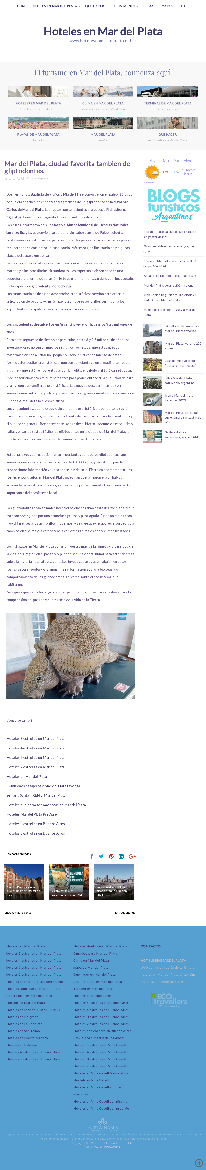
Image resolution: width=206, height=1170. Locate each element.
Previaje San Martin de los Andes (99, 1038)
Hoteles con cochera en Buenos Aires (102, 1031)
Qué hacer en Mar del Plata (94, 974)
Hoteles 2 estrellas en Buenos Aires (101, 1024)
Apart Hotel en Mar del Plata (29, 995)
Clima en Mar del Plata (91, 960)
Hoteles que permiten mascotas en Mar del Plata (46, 804)
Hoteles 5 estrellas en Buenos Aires (35, 833)
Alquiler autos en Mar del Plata (97, 981)
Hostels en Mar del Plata (25, 1002)
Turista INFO (123, 6)
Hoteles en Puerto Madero (27, 1038)
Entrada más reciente (18, 912)
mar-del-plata (39, 178)
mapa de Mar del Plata (91, 967)
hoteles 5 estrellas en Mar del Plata (34, 953)
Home (22, 6)
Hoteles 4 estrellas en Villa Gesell (99, 1052)
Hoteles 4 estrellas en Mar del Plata (35, 748)
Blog (182, 6)
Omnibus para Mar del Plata (95, 953)
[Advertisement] (173, 472)
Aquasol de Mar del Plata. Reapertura (170, 275)
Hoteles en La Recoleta (24, 1024)
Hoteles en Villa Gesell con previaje (101, 1108)
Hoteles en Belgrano (22, 1017)
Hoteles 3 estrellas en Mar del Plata (35, 738)
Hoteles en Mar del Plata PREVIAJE (34, 1010)
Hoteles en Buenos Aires (92, 995)
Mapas (167, 6)
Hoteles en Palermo (21, 1045)
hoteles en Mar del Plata (54, 6)
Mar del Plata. (33, 209)
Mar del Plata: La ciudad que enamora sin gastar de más (23, 891)
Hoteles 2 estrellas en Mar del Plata (35, 767)
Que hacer (94, 6)
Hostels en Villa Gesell (91, 1080)
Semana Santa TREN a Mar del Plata (36, 795)
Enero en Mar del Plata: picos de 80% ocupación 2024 (112, 891)
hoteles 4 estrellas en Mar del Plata (34, 960)
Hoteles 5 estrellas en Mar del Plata (35, 757)
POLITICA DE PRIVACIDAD (103, 1147)
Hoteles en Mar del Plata (103, 31)
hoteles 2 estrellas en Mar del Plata (34, 974)
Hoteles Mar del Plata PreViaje (31, 814)
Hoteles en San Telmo (23, 1031)
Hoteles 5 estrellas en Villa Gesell (99, 1045)
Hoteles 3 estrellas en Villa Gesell (99, 1059)
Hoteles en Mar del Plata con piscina (35, 981)
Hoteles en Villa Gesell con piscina (100, 1101)
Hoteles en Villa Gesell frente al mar (101, 1073)
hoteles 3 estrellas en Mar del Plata (34, 967)
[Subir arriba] (199, 1163)
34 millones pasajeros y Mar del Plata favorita (43, 786)
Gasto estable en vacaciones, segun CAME (67, 893)
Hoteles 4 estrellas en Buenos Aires (35, 823)
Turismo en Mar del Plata (93, 988)
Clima (148, 6)
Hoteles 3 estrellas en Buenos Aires (101, 1017)
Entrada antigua (125, 912)
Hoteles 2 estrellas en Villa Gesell (99, 1066)
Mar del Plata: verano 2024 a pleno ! (169, 285)
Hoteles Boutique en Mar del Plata (33, 988)
